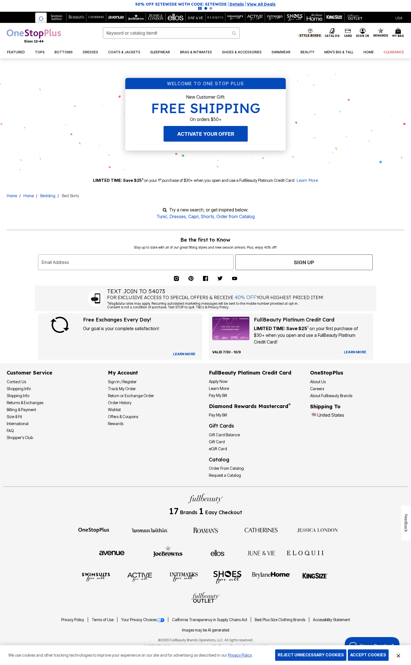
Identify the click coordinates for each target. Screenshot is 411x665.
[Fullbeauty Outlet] (205, 598)
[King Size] (315, 577)
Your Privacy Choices (139, 620)
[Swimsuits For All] (96, 577)
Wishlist (114, 409)
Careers (317, 388)
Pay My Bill (218, 395)
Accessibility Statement (331, 620)
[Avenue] (111, 553)
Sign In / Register (122, 381)
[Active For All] (139, 577)
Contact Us (16, 381)
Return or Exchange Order (131, 395)
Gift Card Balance (224, 434)
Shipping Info (18, 395)
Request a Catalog (225, 475)
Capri (193, 216)
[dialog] (399, 17)
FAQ (10, 430)
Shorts (207, 216)
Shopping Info (19, 388)
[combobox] (171, 33)
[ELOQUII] (305, 552)
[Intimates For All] (184, 577)
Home (12, 195)
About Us (318, 381)
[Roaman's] (205, 530)
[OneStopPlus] (93, 530)
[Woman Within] (149, 530)
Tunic (162, 216)
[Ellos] (218, 552)
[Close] (398, 655)
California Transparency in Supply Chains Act (210, 620)
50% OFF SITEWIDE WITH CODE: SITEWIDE (181, 4)
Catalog (219, 459)
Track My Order (122, 388)
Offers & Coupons (123, 416)
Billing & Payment (21, 409)
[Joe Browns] (168, 552)
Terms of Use (103, 620)
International (18, 423)
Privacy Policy (73, 620)
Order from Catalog (235, 216)
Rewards (115, 423)
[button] (205, 4)
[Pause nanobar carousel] (200, 8)
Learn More (307, 180)
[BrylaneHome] (271, 577)
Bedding (47, 195)
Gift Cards (221, 426)
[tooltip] (41, 18)
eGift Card (218, 448)
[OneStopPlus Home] (34, 35)
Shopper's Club (20, 437)
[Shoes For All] (227, 577)
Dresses (178, 216)
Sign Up (304, 262)
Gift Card (217, 441)
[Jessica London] (317, 530)
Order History (119, 402)
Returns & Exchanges (25, 402)
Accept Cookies (368, 654)
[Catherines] (261, 530)
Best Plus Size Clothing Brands (280, 620)
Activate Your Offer (205, 134)
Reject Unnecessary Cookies (311, 654)
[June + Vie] (261, 553)
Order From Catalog (226, 468)
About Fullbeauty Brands (331, 395)
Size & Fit (14, 416)
